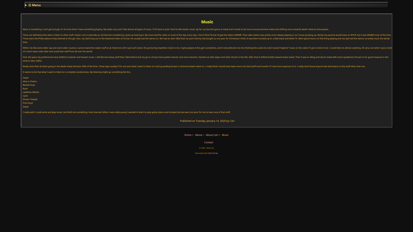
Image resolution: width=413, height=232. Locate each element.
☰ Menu (34, 5)
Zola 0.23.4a (213, 153)
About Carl (212, 135)
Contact (208, 142)
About (199, 135)
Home (187, 135)
